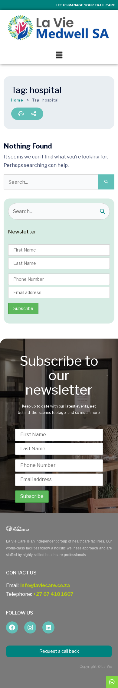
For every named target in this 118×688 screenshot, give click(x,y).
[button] (59, 55)
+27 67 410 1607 (53, 594)
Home (17, 100)
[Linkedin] (48, 627)
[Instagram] (30, 627)
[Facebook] (12, 627)
